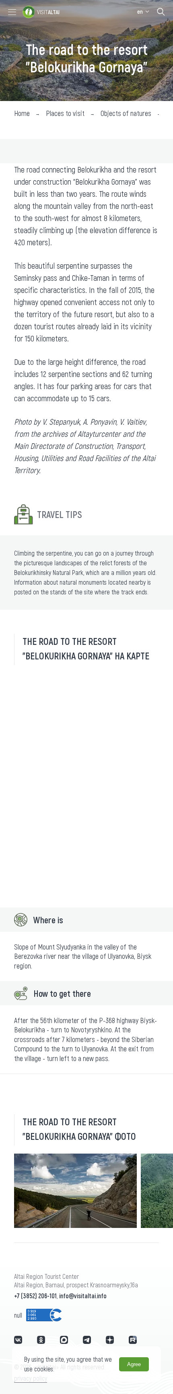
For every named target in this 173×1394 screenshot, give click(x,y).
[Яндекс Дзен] (110, 1340)
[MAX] (64, 1340)
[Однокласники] (41, 1340)
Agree (134, 1364)
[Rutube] (133, 1340)
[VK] (18, 1340)
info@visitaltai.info (83, 1295)
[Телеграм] (87, 1340)
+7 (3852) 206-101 (35, 1295)
